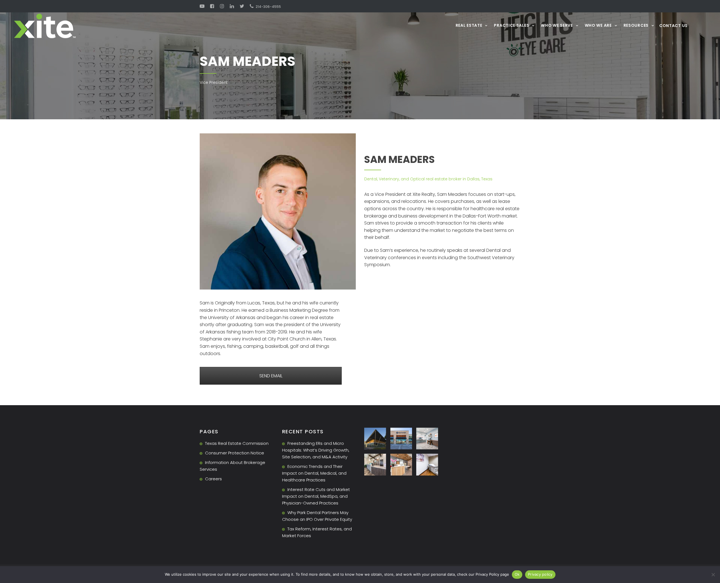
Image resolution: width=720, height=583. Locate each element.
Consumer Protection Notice (234, 453)
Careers (213, 479)
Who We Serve (557, 25)
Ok (517, 574)
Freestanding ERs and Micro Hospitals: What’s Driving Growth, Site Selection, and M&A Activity (315, 450)
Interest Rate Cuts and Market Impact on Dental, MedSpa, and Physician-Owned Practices (316, 496)
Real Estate (469, 25)
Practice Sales (511, 25)
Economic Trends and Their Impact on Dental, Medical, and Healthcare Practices (314, 473)
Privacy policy (540, 574)
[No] (713, 574)
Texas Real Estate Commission (237, 443)
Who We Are (598, 25)
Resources (636, 25)
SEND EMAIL (270, 376)
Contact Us (673, 26)
